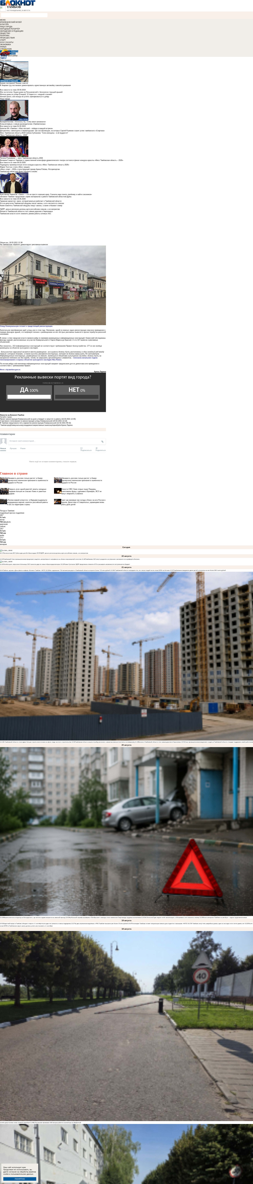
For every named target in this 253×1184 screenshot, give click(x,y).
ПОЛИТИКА (4, 36)
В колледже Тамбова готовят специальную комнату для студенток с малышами (157, 923)
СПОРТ (3, 40)
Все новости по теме (8, 90)
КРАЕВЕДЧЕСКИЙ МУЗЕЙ (10, 22)
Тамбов (3, 425)
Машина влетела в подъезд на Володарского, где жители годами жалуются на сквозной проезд (34, 917)
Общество (4, 243)
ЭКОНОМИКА (5, 45)
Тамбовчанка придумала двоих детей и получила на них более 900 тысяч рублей (200, 570)
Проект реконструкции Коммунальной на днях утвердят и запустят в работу (30, 419)
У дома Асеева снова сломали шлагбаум (17, 1122)
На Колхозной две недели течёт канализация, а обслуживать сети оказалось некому (172, 917)
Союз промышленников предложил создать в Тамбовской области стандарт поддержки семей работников (219, 742)
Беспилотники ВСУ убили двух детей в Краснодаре (20, 553)
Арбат (59, 425)
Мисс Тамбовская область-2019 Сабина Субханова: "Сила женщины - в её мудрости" (34, 133)
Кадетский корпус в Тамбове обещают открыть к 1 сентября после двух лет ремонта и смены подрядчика (37, 923)
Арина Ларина (66, 425)
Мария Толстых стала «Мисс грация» (15, 167)
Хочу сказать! (5, 60)
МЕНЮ (3, 20)
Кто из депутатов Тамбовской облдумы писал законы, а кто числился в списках (32, 203)
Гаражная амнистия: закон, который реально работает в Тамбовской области (30, 201)
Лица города (5, 99)
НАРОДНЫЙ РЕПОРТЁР (10, 29)
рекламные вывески (43, 425)
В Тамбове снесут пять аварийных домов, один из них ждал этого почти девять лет (218, 923)
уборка (54, 425)
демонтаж (31, 425)
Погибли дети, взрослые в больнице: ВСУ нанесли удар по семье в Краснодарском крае (31, 564)
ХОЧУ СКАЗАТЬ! (7, 42)
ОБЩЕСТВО (5, 33)
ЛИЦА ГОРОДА (6, 27)
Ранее (22, 448)
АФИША (3, 47)
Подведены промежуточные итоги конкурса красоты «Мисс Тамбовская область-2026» (34, 165)
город (8, 425)
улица (25, 425)
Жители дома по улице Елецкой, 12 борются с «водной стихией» (26, 94)
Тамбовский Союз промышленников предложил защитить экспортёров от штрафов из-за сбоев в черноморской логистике (43, 559)
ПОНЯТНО (20, 1179)
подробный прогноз (7, 513)
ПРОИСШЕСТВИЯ (7, 38)
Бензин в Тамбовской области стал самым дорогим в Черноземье (159, 742)
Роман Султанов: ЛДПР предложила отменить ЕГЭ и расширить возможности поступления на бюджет (97, 564)
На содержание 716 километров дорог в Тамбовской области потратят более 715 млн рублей (79, 570)
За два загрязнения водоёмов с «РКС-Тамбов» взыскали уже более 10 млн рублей (101, 923)
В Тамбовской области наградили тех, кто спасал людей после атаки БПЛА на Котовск (142, 570)
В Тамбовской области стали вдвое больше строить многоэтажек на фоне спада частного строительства (37, 742)
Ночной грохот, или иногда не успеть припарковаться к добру (24, 97)
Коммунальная (17, 425)
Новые (3, 448)
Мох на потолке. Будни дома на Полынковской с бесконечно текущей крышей (31, 92)
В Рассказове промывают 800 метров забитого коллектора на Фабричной (57, 1122)
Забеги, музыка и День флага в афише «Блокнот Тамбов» (22, 570)
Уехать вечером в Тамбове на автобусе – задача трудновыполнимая (225, 917)
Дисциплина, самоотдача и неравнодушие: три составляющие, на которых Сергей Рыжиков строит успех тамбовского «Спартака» (52, 131)
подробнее (20, 513)
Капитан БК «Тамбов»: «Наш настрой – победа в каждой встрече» (26, 128)
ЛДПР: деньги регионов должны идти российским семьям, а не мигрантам (64, 553)
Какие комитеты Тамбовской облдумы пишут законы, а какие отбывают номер (31, 206)
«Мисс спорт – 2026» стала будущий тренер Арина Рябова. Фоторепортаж (30, 169)
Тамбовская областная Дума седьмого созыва (18, 171)
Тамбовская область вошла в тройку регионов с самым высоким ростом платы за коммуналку (105, 742)
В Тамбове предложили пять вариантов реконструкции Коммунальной (28, 423)
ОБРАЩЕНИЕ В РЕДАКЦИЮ (11, 31)
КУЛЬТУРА (4, 24)
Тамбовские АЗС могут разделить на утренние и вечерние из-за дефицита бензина (112, 559)
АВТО (13, 54)
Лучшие (13, 448)
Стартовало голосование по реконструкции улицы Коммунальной (26, 421)
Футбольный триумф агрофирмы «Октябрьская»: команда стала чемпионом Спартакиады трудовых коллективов (105, 917)
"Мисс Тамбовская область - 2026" (14, 135)
